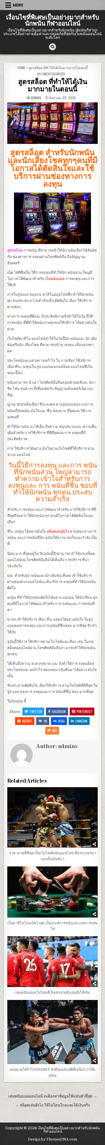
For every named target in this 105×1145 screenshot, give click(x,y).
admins (36, 98)
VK (45, 721)
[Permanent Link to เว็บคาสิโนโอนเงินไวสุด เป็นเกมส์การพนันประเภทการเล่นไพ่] (52, 892)
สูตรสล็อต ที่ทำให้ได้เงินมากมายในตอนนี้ (52, 86)
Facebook (59, 711)
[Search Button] (52, 46)
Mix (54, 730)
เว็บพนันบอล (55, 279)
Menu (18, 5)
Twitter (35, 711)
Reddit (27, 721)
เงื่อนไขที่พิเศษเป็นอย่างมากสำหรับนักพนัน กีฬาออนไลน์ (52, 20)
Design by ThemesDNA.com (52, 1139)
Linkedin (81, 721)
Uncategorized (53, 73)
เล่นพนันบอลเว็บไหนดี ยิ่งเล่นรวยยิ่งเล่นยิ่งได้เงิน (52, 992)
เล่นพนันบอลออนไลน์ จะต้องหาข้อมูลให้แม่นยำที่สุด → (52, 1096)
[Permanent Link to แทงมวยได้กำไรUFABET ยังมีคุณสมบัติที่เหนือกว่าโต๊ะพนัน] (52, 1032)
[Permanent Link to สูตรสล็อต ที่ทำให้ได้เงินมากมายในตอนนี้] (52, 123)
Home (21, 67)
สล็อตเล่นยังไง (58, 531)
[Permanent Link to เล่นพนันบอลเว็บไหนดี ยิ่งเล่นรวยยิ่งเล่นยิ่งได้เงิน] (52, 961)
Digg (61, 721)
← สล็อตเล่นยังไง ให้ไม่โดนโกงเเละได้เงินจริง (52, 1105)
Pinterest (84, 711)
